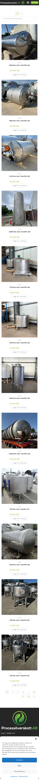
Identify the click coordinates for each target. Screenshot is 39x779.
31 (23, 696)
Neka (19, 765)
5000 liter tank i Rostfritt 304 (19, 65)
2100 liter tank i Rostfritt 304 (19, 176)
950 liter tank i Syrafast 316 (19, 509)
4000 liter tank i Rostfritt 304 (19, 121)
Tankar (20, 62)
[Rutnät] (17, 13)
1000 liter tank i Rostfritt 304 (19, 398)
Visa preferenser (19, 771)
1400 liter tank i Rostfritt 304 (19, 343)
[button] (36, 739)
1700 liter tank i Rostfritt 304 (19, 287)
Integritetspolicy (23, 776)
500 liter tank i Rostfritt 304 (19, 620)
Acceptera (19, 760)
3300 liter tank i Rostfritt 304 (19, 565)
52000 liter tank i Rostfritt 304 (19, 232)
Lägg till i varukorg (19, 74)
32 (29, 696)
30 (34, 692)
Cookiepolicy (13, 776)
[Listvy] (22, 13)
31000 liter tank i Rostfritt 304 (19, 454)
